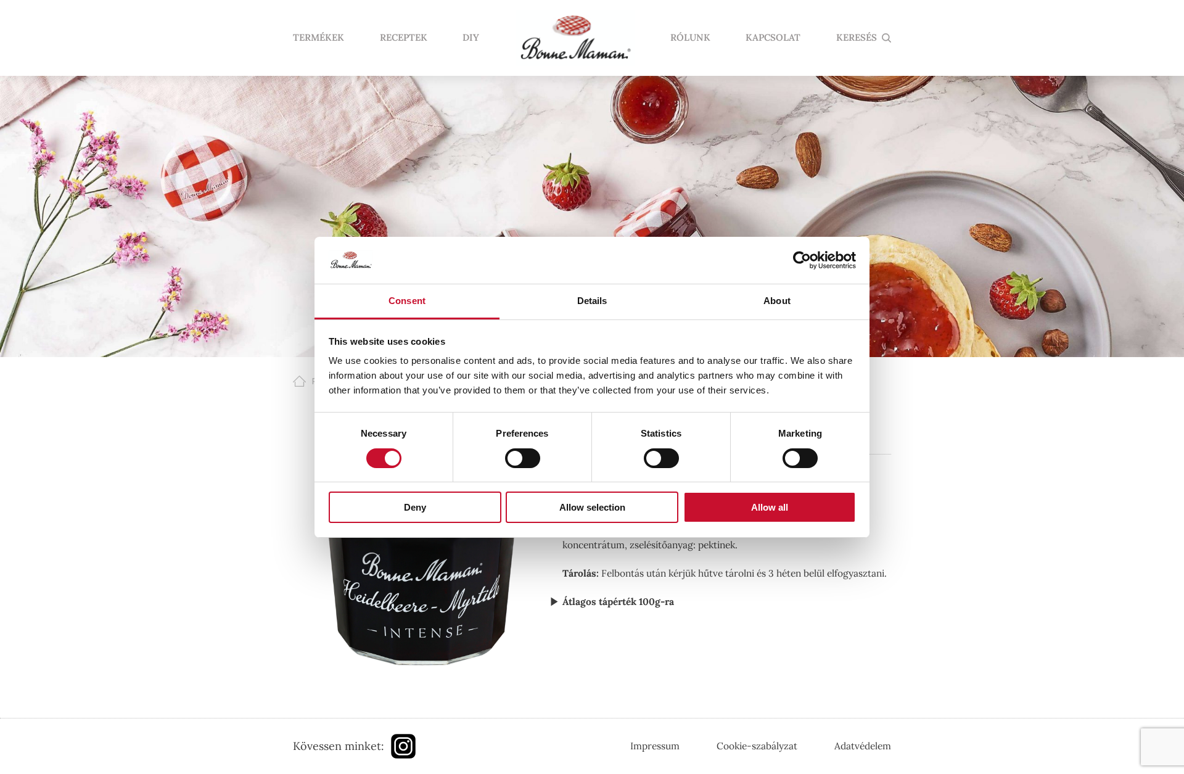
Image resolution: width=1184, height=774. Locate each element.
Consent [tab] (407, 300)
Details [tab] (592, 300)
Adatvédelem (862, 745)
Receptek (403, 38)
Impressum (655, 745)
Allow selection (592, 507)
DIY (470, 38)
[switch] (522, 458)
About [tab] (777, 300)
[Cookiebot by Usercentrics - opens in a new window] (802, 260)
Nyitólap (575, 38)
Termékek (318, 38)
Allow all (769, 507)
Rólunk (690, 38)
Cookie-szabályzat (757, 745)
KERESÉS (856, 38)
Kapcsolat (773, 38)
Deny (415, 507)
